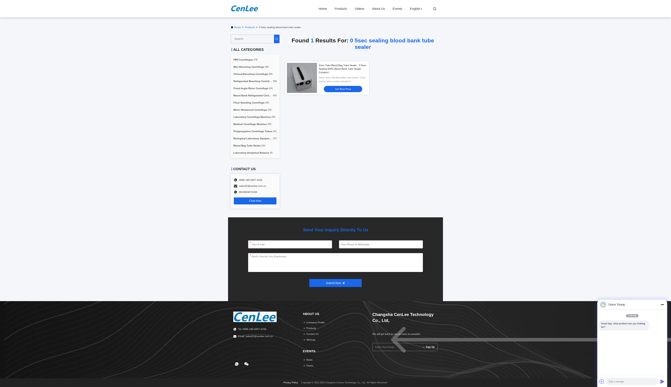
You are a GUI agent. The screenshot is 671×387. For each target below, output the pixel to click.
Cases (309, 365)
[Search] (276, 39)
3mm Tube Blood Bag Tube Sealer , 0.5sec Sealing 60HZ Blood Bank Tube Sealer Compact (342, 69)
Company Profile (315, 322)
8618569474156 (248, 192)
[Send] (662, 381)
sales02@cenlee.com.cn (252, 186)
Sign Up (428, 347)
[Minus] (662, 305)
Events (397, 8)
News (309, 359)
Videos (359, 8)
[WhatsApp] (236, 363)
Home (323, 8)
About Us (378, 8)
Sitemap (310, 339)
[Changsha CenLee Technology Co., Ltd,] (245, 9)
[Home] (255, 316)
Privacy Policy (290, 382)
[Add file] (601, 381)
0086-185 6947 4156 (250, 180)
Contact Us (312, 334)
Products (341, 8)
